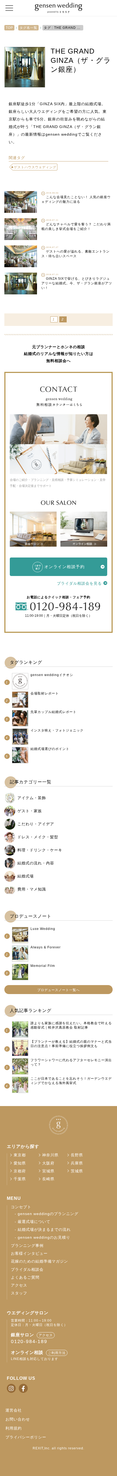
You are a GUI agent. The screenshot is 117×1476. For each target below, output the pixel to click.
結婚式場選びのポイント (49, 749)
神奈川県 (50, 1155)
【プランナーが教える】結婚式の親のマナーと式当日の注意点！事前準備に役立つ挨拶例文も (71, 1044)
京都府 (20, 1171)
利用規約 (13, 1428)
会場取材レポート (44, 693)
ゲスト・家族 (29, 811)
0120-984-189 (29, 1341)
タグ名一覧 (28, 28)
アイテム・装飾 (31, 798)
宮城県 (48, 1171)
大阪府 (48, 1163)
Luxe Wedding (42, 929)
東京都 (20, 1155)
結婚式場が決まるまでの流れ (44, 1230)
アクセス (19, 1285)
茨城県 (77, 1171)
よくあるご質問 (25, 1277)
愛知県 (20, 1163)
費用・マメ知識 (31, 889)
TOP (9, 28)
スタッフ (19, 1293)
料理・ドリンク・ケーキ (39, 850)
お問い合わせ (17, 1419)
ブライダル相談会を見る (79, 583)
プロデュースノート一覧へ (58, 990)
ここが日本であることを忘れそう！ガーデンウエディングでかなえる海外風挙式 (71, 1081)
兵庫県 (77, 1163)
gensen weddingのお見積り (44, 1237)
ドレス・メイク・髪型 (37, 837)
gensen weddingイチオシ (51, 675)
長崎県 (48, 1179)
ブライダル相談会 (27, 1270)
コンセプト (21, 1207)
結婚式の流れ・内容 (35, 863)
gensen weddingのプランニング (48, 1214)
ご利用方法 (57, 1353)
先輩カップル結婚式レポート (53, 712)
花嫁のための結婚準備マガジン (39, 1261)
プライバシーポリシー (25, 1437)
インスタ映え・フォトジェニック (57, 730)
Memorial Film (42, 966)
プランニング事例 (27, 1246)
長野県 (77, 1155)
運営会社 (13, 1410)
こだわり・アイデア (35, 824)
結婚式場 (25, 876)
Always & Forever (45, 947)
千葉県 (20, 1179)
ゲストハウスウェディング (35, 167)
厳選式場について (34, 1222)
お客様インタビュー (29, 1253)
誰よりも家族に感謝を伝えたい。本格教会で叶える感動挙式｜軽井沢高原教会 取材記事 (71, 1025)
